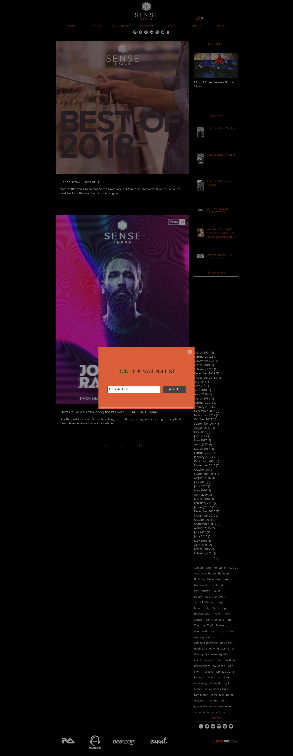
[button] (190, 352)
